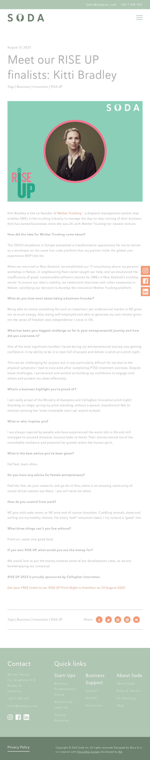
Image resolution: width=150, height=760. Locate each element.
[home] (26, 18)
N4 (120, 751)
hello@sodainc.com (102, 5)
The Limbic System (88, 751)
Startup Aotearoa (61, 717)
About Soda (126, 683)
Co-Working (126, 698)
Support (92, 691)
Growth (91, 698)
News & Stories (128, 691)
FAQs (121, 706)
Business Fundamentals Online (65, 689)
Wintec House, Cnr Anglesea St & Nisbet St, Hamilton (22, 683)
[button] (138, 17)
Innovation (94, 705)
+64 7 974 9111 (131, 5)
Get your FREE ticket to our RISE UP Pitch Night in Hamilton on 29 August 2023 (66, 588)
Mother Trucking (69, 213)
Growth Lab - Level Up (65, 704)
